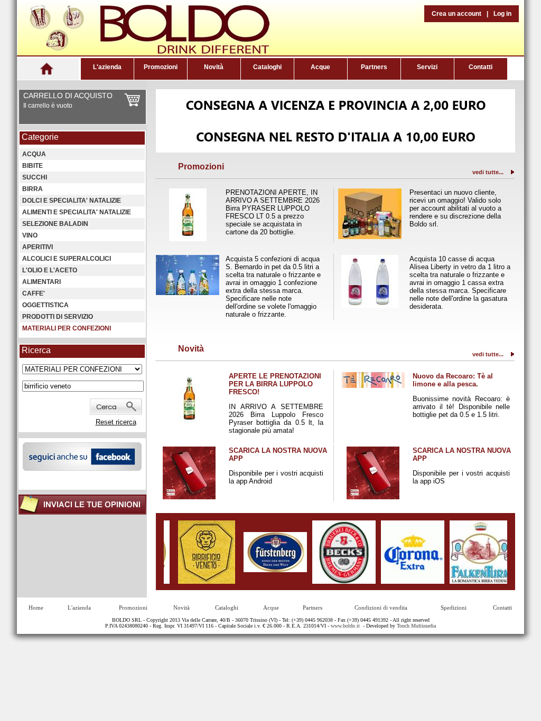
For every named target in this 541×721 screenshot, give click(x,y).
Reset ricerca (116, 422)
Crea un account (456, 13)
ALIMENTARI (41, 282)
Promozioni (161, 67)
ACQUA (34, 154)
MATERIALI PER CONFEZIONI (66, 328)
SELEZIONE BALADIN (55, 223)
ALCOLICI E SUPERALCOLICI (66, 258)
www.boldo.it (345, 626)
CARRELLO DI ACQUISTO (68, 95)
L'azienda (107, 67)
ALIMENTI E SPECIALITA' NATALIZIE (76, 212)
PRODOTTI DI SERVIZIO (57, 316)
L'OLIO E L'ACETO (49, 270)
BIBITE (32, 165)
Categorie (40, 136)
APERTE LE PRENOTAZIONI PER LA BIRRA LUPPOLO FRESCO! (275, 384)
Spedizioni (454, 607)
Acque (320, 67)
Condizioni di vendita (381, 607)
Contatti (480, 67)
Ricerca (36, 350)
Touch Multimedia (416, 626)
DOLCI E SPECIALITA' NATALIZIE (71, 200)
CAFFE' (33, 293)
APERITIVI (37, 247)
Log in (502, 13)
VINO (30, 235)
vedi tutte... (487, 172)
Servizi (427, 67)
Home (36, 607)
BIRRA (32, 189)
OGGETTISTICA (45, 305)
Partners (374, 67)
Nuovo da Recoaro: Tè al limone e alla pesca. (453, 380)
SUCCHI (34, 177)
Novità (213, 67)
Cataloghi (267, 67)
